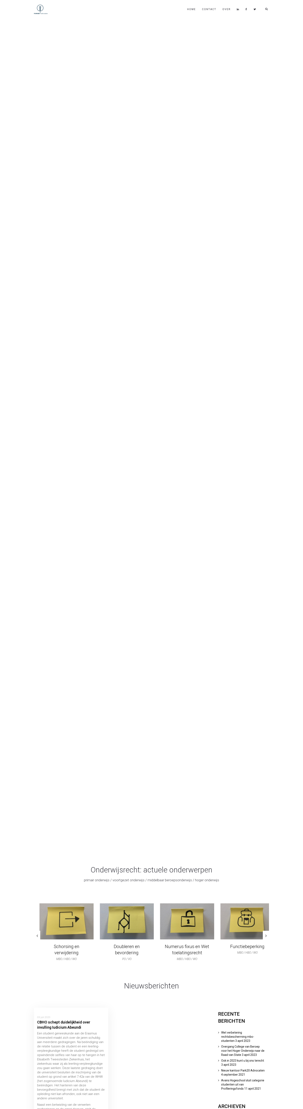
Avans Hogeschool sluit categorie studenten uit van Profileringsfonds (242, 1084)
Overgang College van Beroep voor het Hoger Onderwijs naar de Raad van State (242, 1050)
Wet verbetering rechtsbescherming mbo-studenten (237, 1036)
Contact (209, 9)
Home (191, 9)
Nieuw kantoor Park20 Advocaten (243, 1070)
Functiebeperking (242, 946)
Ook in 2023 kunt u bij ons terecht (242, 1060)
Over (226, 9)
